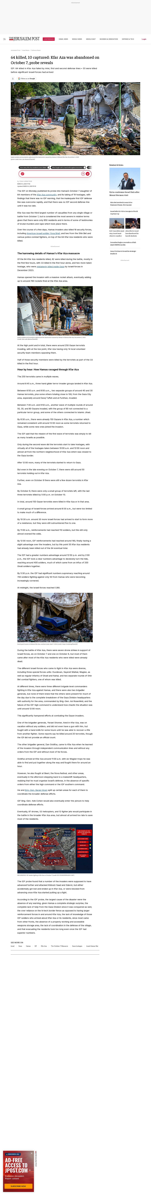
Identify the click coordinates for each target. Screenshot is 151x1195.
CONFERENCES (49, 39)
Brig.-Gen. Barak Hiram (36, 790)
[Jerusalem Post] (23, 39)
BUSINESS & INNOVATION (109, 39)
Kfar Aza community (46, 194)
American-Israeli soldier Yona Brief (43, 233)
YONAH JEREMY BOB (25, 181)
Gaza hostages (77, 946)
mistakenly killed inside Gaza (50, 266)
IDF (36, 946)
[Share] (13, 79)
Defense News (36, 50)
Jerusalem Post (15, 50)
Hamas (28, 946)
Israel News (25, 50)
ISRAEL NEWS (63, 39)
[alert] (18, 1171)
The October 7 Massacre (59, 946)
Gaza (20, 946)
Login (144, 39)
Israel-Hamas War (92, 946)
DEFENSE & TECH (128, 39)
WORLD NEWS (77, 39)
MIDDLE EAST (91, 39)
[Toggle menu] (4, 39)
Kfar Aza (44, 946)
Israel (12, 946)
